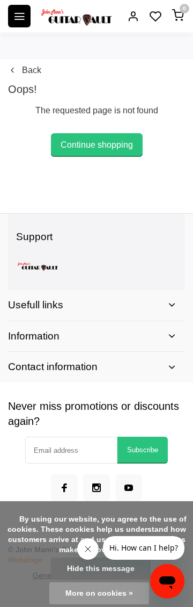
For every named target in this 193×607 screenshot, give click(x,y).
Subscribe (142, 450)
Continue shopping (97, 144)
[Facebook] (64, 487)
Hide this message (101, 569)
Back (31, 70)
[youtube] (128, 487)
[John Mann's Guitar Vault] (76, 16)
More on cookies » (99, 593)
